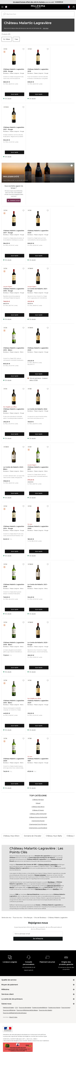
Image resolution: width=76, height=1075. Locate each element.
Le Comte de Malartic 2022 (37, 409)
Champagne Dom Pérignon (38, 824)
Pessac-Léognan (14, 73)
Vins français (28, 917)
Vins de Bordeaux (40, 917)
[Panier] (73, 7)
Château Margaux (38, 799)
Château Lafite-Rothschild (38, 813)
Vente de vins (6, 917)
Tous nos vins (17, 917)
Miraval (38, 803)
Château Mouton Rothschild (38, 817)
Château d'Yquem (38, 810)
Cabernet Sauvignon (54, 885)
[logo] (38, 7)
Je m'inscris (38, 939)
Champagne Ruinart (38, 821)
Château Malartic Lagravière (47, 864)
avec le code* (33, 2)
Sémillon (56, 889)
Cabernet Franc (33, 887)
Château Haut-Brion (38, 806)
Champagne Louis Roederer (38, 828)
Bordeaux (6, 73)
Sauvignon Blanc (40, 889)
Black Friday (13, 1017)
